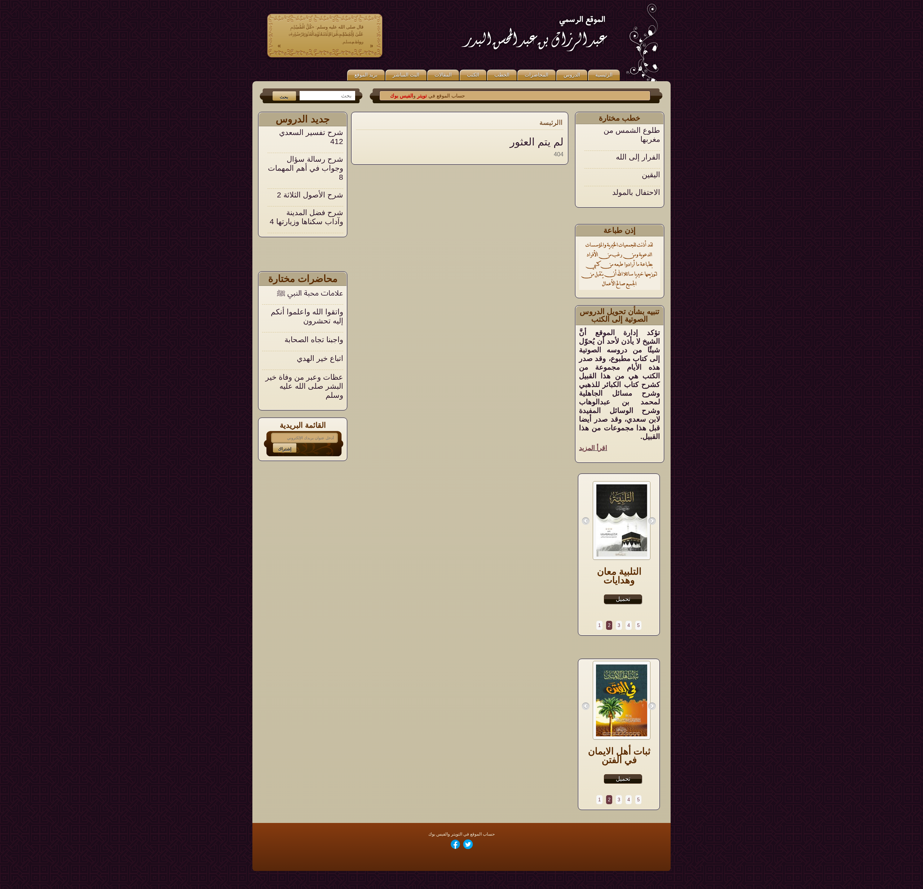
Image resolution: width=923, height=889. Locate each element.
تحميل (623, 599)
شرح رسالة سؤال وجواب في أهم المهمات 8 (305, 141)
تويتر (443, 96)
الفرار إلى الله (638, 130)
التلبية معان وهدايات (619, 575)
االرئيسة (550, 122)
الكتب (473, 75)
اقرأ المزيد (593, 448)
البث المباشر (406, 75)
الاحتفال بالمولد (636, 165)
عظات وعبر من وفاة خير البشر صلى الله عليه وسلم (304, 386)
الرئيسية (604, 75)
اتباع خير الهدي (320, 358)
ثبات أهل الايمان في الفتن (619, 755)
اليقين (651, 148)
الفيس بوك (423, 96)
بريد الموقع (365, 75)
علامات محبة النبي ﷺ (310, 293)
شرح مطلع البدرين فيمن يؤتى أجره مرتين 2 (308, 221)
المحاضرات (536, 75)
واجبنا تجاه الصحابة (313, 339)
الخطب (501, 75)
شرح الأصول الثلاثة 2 (310, 168)
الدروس (572, 75)
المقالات (443, 75)
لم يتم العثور (537, 142)
